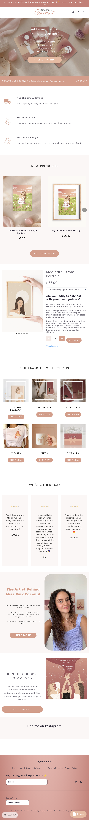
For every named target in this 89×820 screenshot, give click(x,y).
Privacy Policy (71, 768)
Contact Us (17, 768)
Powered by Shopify (38, 811)
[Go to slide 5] (23, 333)
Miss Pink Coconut (23, 811)
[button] (4, 12)
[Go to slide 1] (16, 333)
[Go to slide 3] (19, 333)
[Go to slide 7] (26, 333)
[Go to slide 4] (21, 333)
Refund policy (52, 811)
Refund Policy (40, 768)
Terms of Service (55, 768)
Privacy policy (64, 811)
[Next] (84, 210)
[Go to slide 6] (24, 333)
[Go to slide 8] (27, 333)
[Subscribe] (44, 782)
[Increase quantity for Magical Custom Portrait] (62, 338)
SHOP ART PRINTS (44, 60)
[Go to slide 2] (18, 333)
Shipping (28, 768)
